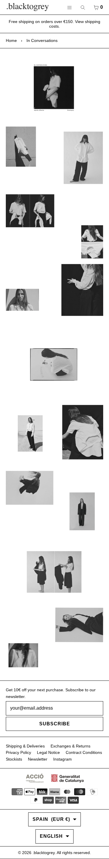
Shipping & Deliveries (25, 746)
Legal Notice (48, 752)
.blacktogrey (44, 852)
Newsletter (37, 759)
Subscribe (54, 723)
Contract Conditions (84, 752)
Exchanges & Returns (70, 746)
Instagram (62, 759)
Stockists (14, 759)
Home (11, 40)
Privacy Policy (18, 752)
